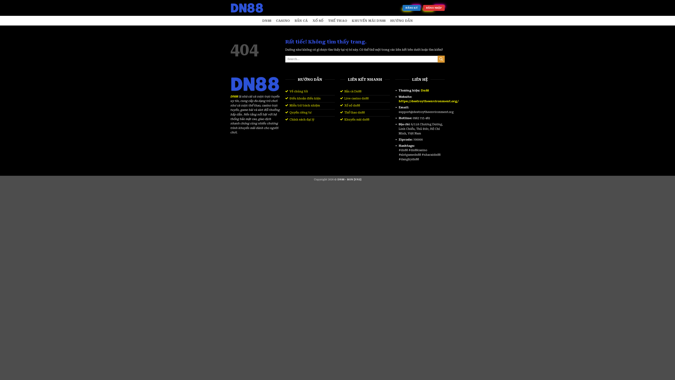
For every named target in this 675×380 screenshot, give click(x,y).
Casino (283, 21)
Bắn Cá (301, 21)
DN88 (266, 21)
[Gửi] (441, 59)
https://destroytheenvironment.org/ (429, 101)
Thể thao (337, 21)
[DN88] (247, 8)
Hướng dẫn (401, 21)
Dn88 (425, 90)
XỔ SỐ (318, 21)
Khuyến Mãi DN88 (368, 21)
